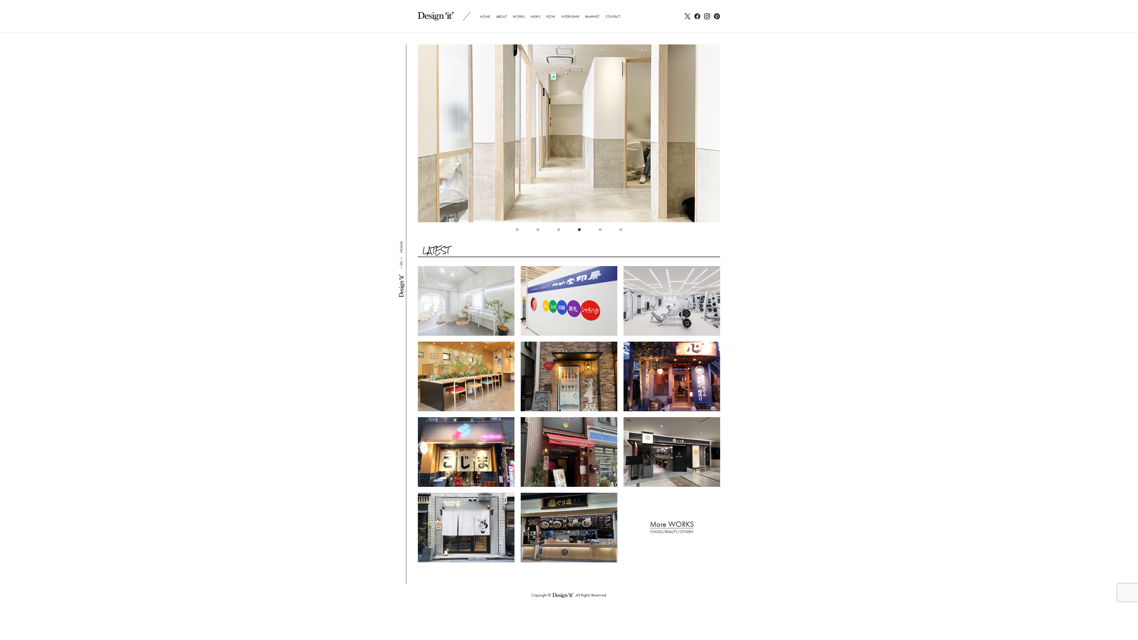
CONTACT (613, 16)
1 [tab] (519, 231)
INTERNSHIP (570, 16)
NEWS (535, 16)
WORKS (519, 16)
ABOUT (501, 16)
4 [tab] (581, 231)
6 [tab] (622, 231)
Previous (429, 133)
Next (708, 133)
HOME (485, 16)
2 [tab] (539, 231)
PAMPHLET (592, 16)
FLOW (550, 16)
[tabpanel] (569, 133)
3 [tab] (560, 231)
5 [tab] (602, 231)
